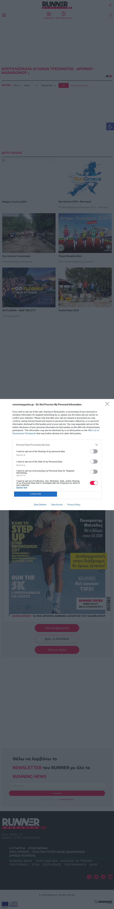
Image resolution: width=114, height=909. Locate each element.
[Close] (108, 405)
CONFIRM (35, 494)
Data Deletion (40, 504)
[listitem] (57, 444)
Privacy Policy (73, 504)
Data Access (57, 504)
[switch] (94, 451)
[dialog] (57, 454)
